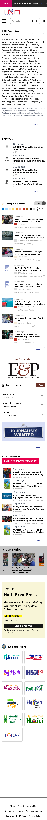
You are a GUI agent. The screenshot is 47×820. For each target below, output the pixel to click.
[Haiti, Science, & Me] (12, 703)
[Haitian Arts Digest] (34, 703)
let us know (29, 113)
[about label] (15, 224)
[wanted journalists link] (23, 370)
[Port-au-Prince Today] (12, 735)
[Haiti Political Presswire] (34, 688)
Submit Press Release (14, 811)
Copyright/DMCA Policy (16, 816)
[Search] (32, 21)
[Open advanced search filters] (37, 21)
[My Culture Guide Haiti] (34, 719)
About (12, 806)
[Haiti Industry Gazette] (12, 688)
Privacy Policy (35, 816)
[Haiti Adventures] (12, 672)
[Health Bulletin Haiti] (12, 719)
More (36, 125)
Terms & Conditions (34, 811)
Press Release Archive (27, 806)
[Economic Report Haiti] (12, 657)
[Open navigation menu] (4, 21)
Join (40, 385)
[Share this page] (43, 21)
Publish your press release (18, 460)
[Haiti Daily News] (34, 672)
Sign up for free (23, 625)
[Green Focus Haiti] (34, 657)
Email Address (13, 616)
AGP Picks (6, 4)
